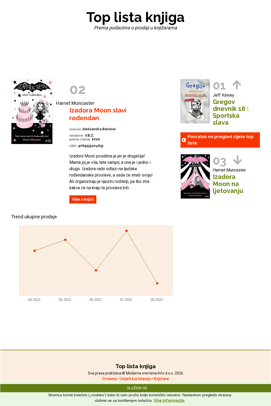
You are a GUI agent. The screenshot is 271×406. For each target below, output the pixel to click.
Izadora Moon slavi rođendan (98, 114)
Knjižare (161, 379)
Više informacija (169, 400)
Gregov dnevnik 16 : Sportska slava (231, 112)
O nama (110, 379)
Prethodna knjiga (236, 84)
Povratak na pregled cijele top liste (221, 140)
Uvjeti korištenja (136, 379)
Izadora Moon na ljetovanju (228, 183)
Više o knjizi (83, 199)
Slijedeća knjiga (237, 160)
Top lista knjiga (135, 17)
